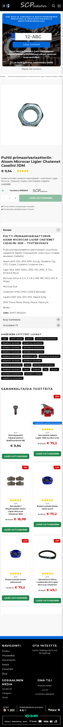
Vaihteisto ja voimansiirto (33, 347)
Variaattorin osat (30, 356)
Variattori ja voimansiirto (33, 343)
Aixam (27, 365)
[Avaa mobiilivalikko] (3, 5)
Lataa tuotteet (31, 44)
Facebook (7, 689)
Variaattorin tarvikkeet (11, 343)
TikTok (5, 697)
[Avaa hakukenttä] (53, 6)
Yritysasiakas (8, 655)
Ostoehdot (7, 669)
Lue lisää (6, 184)
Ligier (4, 339)
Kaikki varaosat (16, 339)
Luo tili (45, 690)
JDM (45, 369)
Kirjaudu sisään (45, 685)
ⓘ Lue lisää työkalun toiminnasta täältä (31, 62)
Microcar (54, 369)
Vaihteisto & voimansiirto (49, 356)
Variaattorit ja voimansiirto (46, 339)
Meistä (5, 664)
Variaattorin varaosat (33, 374)
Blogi (4, 673)
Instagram (6, 693)
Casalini (29, 339)
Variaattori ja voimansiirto (12, 378)
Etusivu (6, 651)
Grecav (26, 369)
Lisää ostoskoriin (15, 456)
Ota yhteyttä (8, 660)
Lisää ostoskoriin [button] (47, 453)
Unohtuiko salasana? (44, 694)
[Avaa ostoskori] (59, 6)
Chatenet (36, 369)
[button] (8, 5)
